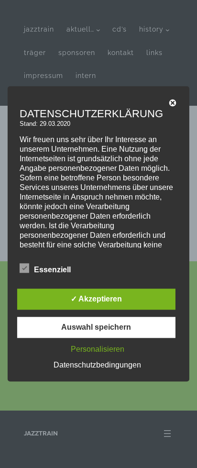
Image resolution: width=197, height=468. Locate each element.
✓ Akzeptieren (96, 299)
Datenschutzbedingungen (97, 365)
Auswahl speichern (96, 327)
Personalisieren (97, 349)
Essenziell (52, 270)
